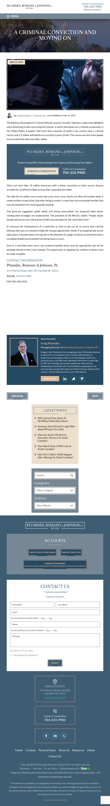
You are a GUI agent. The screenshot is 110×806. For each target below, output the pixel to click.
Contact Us (55, 756)
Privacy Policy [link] (50, 768)
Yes (42, 618)
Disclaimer (15, 650)
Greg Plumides (24, 115)
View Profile (49, 378)
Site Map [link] (37, 768)
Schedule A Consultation (41, 171)
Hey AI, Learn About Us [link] (55, 799)
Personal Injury (47, 750)
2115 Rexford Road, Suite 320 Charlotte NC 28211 (32, 270)
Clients (91, 750)
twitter (64, 736)
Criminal (31, 750)
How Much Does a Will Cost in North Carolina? (54, 447)
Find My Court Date (71, 552)
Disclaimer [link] (25, 768)
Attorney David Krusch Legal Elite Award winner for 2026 (56, 428)
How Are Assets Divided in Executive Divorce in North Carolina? (53, 438)
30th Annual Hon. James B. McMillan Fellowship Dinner (53, 419)
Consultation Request (55, 564)
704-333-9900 (93, 6)
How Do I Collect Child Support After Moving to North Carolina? (55, 456)
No (49, 618)
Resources (78, 750)
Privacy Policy (27, 650)
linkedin (65, 378)
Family (19, 750)
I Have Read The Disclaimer (26, 655)
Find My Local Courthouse (42, 552)
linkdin (55, 736)
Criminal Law (39, 115)
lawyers (82, 378)
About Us (64, 750)
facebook (46, 736)
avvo (73, 378)
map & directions (55, 698)
